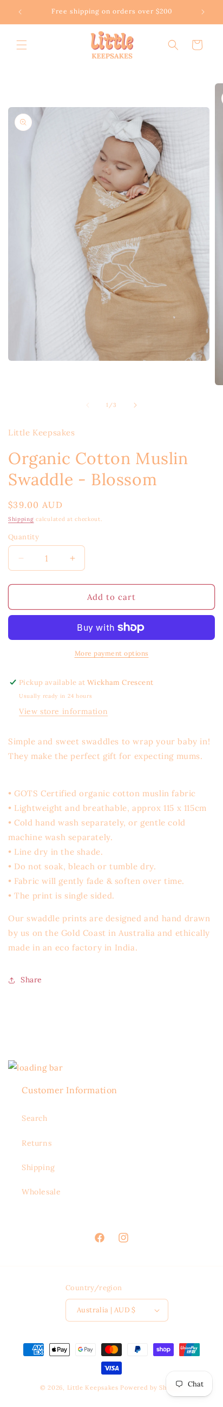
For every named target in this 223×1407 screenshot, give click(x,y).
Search (35, 1118)
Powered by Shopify (151, 1387)
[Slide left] (88, 405)
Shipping (21, 519)
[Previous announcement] (20, 12)
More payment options (112, 653)
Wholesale (41, 1192)
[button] (22, 45)
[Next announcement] (203, 12)
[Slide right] (135, 405)
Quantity (23, 536)
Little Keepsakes (93, 1387)
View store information (63, 711)
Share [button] (31, 980)
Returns (36, 1143)
